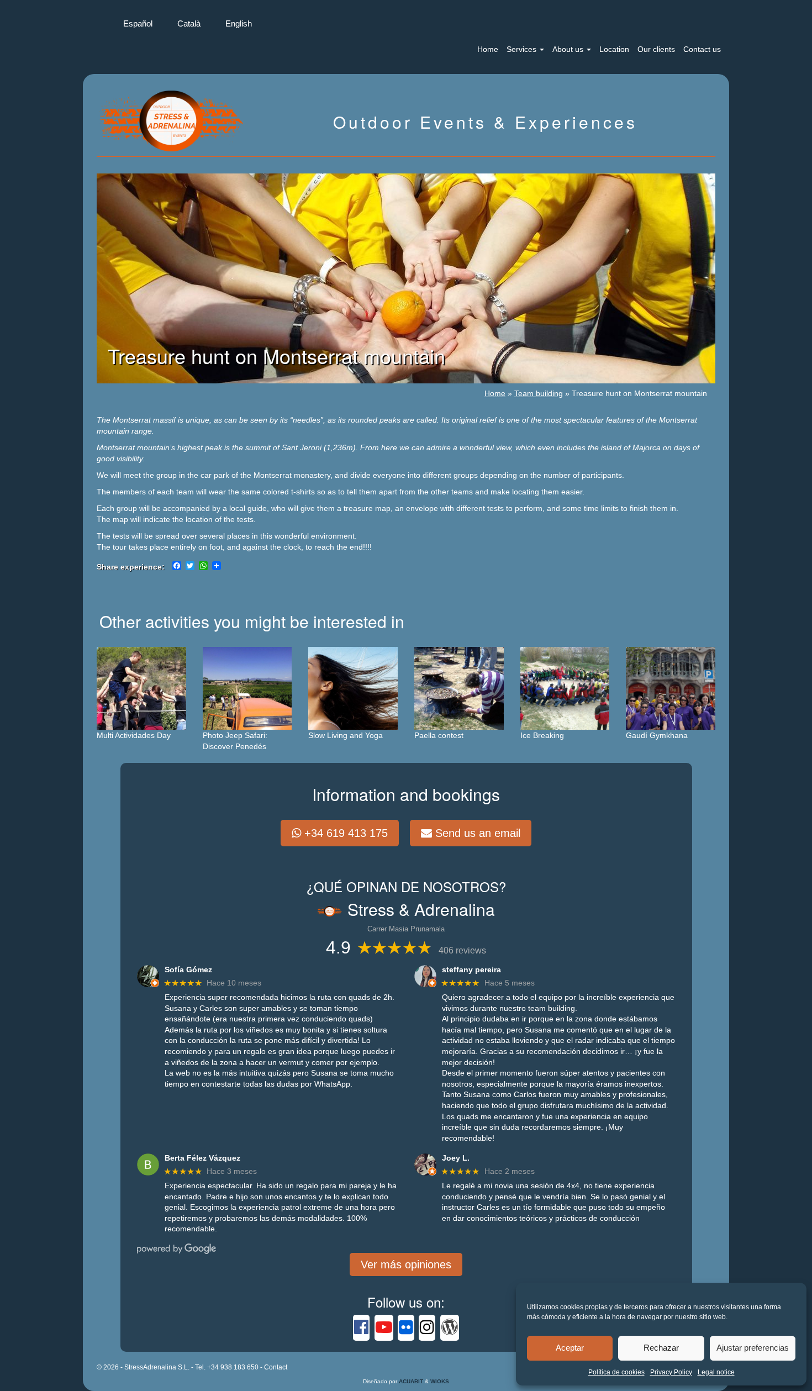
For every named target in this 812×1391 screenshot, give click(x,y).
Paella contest (438, 735)
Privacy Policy (671, 1372)
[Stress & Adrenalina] (171, 119)
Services (523, 49)
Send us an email (476, 833)
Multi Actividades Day (134, 735)
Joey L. (456, 1157)
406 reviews (462, 950)
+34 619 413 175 (344, 833)
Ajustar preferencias (752, 1347)
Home (487, 49)
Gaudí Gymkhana (657, 735)
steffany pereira (471, 969)
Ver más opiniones (406, 1264)
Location (614, 49)
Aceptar (570, 1347)
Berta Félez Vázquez (202, 1157)
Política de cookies (616, 1372)
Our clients (656, 49)
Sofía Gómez (188, 969)
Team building (538, 393)
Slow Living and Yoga (345, 735)
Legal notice (716, 1372)
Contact (275, 1367)
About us (569, 49)
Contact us (702, 49)
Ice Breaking (542, 735)
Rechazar (661, 1347)
